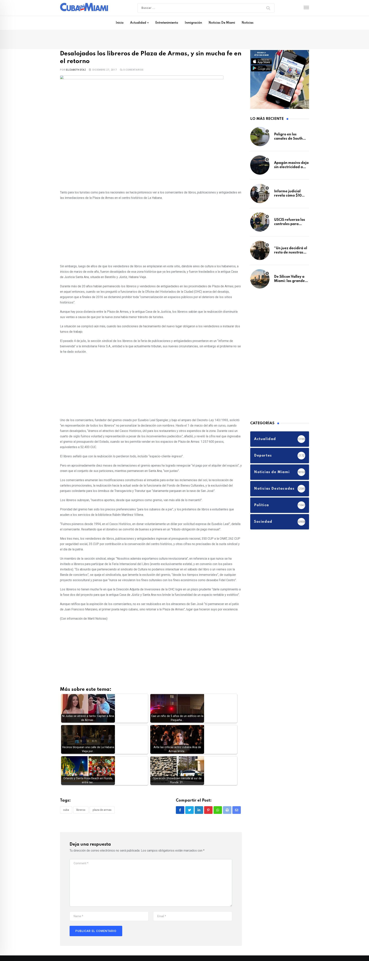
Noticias (247, 22)
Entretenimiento (166, 22)
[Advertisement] (151, 232)
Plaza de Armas (102, 810)
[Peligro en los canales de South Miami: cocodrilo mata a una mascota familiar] (259, 138)
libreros (80, 810)
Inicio (120, 22)
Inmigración (193, 22)
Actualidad (138, 22)
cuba (66, 810)
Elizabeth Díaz (76, 70)
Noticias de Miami (222, 22)
